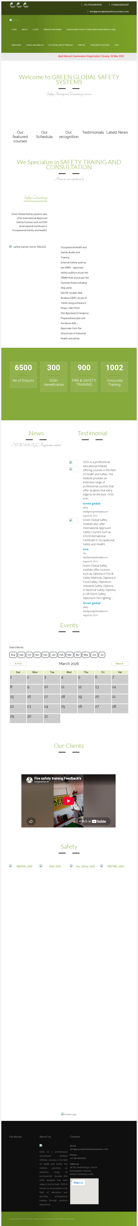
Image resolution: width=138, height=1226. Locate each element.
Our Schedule (44, 134)
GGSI (117, 45)
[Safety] (18, 20)
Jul (102, 654)
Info (84, 553)
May (86, 654)
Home (14, 30)
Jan (53, 654)
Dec (45, 654)
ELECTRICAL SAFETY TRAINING (60, 45)
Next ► (120, 663)
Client (36, 30)
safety (85, 507)
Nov (37, 654)
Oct (29, 654)
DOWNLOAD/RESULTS (34, 45)
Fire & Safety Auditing (100, 45)
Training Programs (52, 30)
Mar (69, 654)
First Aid (81, 45)
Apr (78, 654)
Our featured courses (20, 136)
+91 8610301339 (78, 1158)
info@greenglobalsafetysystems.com (109, 11)
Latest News (117, 132)
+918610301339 (120, 4)
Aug (13, 654)
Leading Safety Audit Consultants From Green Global (91, 30)
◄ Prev (18, 663)
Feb (61, 654)
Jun (94, 654)
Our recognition (69, 134)
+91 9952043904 (92, 4)
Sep (21, 654)
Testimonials (93, 132)
